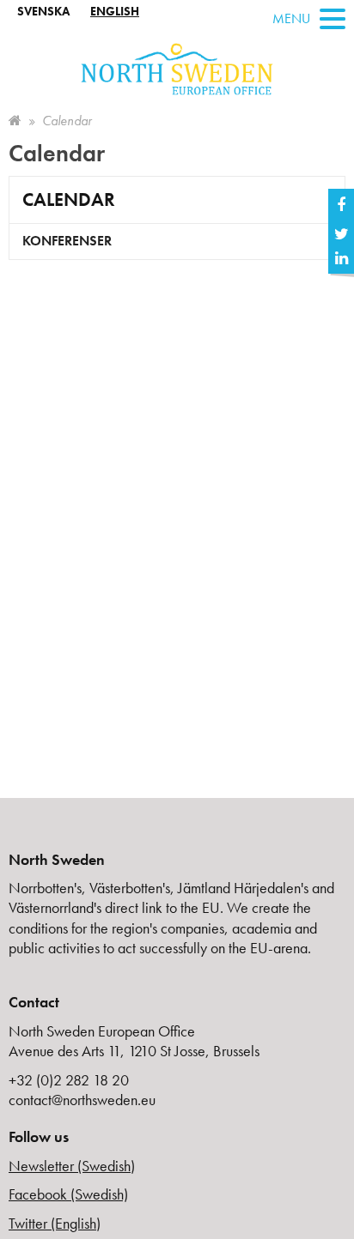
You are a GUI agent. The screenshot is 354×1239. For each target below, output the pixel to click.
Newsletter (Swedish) (72, 1166)
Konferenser (67, 241)
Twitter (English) (55, 1223)
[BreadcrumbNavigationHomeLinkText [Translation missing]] (15, 121)
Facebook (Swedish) (68, 1194)
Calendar (68, 199)
